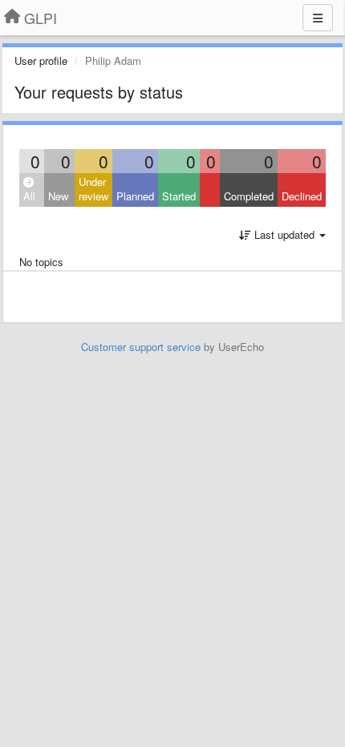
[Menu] (317, 17)
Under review (93, 189)
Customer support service (141, 346)
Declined (302, 196)
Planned (135, 196)
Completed (249, 196)
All (29, 196)
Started (179, 196)
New (58, 196)
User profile (40, 60)
